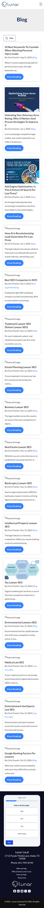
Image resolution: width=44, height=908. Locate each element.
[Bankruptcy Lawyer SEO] (22, 478)
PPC (22, 819)
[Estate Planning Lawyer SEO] (22, 362)
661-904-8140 (25, 862)
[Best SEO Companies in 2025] (22, 275)
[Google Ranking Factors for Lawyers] (22, 748)
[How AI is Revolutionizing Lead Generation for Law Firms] (22, 228)
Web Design (22, 834)
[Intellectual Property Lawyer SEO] (22, 518)
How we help (21, 874)
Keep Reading (14, 77)
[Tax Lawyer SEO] (22, 569)
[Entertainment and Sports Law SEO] (22, 701)
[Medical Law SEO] (22, 657)
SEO (22, 811)
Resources (22, 878)
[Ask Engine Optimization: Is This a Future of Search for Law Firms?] (22, 171)
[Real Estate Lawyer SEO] (22, 442)
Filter (11, 38)
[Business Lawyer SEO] (22, 402)
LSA (22, 826)
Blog (35, 57)
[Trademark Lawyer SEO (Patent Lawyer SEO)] (22, 319)
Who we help (21, 868)
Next (9, 842)
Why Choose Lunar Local (21, 871)
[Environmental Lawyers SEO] (22, 617)
